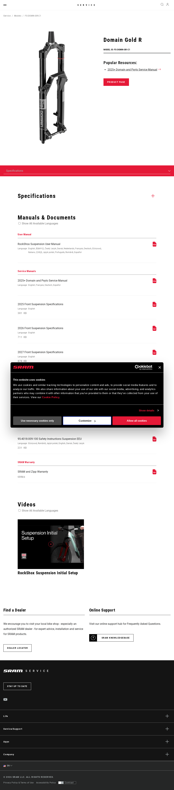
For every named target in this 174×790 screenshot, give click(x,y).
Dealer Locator (17, 648)
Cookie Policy (50, 397)
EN (8, 765)
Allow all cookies (137, 420)
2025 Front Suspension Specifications (40, 309)
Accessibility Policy (46, 782)
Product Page (116, 82)
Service (87, 5)
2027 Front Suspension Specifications (40, 357)
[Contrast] (61, 782)
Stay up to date (17, 686)
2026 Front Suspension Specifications (40, 333)
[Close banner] (160, 367)
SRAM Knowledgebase (116, 638)
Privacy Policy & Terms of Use (18, 782)
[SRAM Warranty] (154, 473)
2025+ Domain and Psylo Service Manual (132, 69)
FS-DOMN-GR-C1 (33, 16)
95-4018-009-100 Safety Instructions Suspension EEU (51, 443)
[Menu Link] (4, 5)
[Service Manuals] (154, 282)
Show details (146, 410)
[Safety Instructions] (154, 440)
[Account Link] (167, 5)
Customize (85, 420)
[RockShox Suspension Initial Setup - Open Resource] (51, 544)
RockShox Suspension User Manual (59, 247)
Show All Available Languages (40, 223)
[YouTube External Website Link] (5, 700)
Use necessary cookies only (37, 420)
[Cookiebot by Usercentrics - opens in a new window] (137, 367)
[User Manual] (154, 245)
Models (17, 16)
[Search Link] (162, 5)
